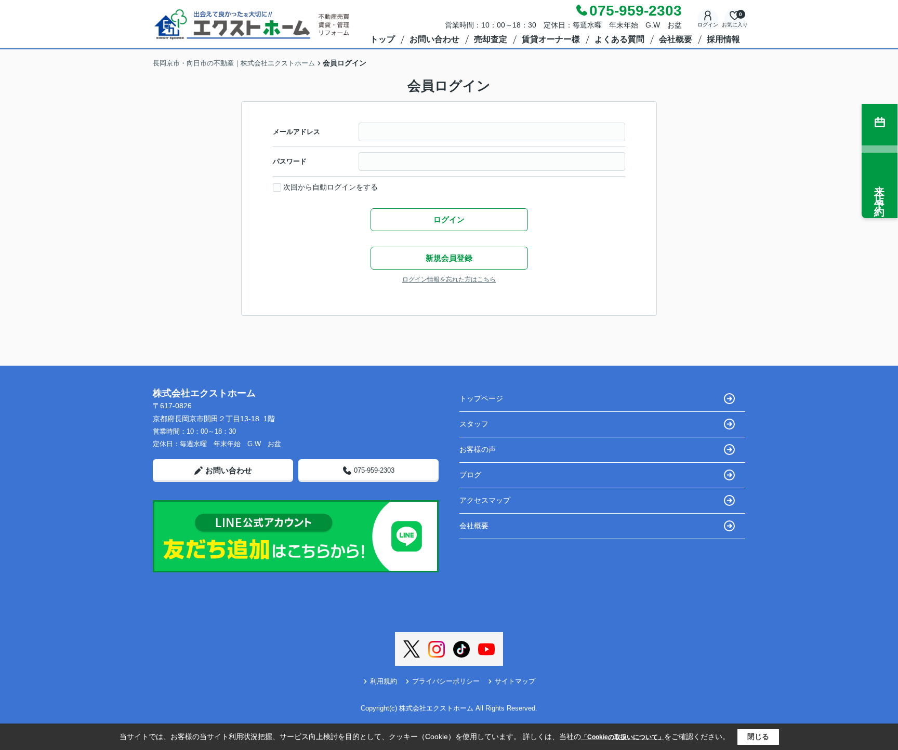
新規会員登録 (449, 257)
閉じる (758, 736)
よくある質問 (619, 39)
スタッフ (473, 424)
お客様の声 (477, 449)
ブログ (470, 475)
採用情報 (723, 39)
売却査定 (490, 39)
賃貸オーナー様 (551, 39)
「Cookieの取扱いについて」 (622, 737)
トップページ (481, 398)
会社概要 (675, 39)
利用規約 (383, 681)
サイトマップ (515, 681)
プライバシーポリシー (446, 681)
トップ (382, 39)
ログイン (707, 25)
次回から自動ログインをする (330, 187)
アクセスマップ (484, 500)
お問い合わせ (434, 39)
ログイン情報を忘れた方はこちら (449, 279)
